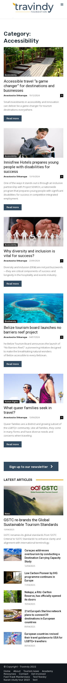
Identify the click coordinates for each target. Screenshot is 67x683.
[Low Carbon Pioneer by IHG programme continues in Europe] (13, 577)
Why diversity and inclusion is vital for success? (29, 253)
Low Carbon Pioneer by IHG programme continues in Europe (41, 577)
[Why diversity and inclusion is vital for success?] (33, 232)
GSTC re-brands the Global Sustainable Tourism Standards (31, 522)
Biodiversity (10, 321)
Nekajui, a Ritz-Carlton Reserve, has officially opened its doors (43, 596)
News (7, 513)
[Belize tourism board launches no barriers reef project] (33, 308)
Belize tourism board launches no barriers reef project (32, 329)
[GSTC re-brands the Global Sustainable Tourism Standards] (33, 500)
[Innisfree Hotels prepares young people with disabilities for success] (33, 143)
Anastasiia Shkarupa (15, 95)
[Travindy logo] (33, 8)
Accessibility (11, 75)
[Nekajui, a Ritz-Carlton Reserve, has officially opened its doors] (13, 596)
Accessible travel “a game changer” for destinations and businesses (29, 86)
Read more (13, 118)
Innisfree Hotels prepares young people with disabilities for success (31, 167)
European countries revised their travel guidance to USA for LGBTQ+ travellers (44, 637)
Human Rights (11, 401)
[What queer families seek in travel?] (33, 388)
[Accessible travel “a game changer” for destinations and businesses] (33, 62)
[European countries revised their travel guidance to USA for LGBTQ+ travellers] (13, 638)
